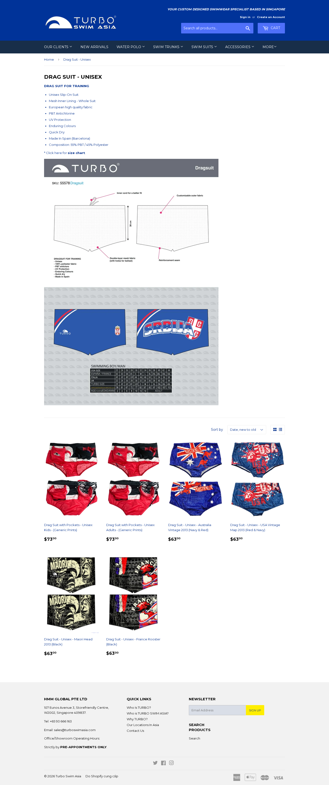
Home (49, 59)
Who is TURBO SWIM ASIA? (148, 713)
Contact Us (135, 731)
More (268, 47)
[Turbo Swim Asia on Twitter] (155, 764)
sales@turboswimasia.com (75, 730)
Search (194, 738)
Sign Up (255, 710)
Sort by (217, 429)
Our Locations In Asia (143, 725)
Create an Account (271, 17)
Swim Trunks (166, 47)
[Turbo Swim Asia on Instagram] (171, 764)
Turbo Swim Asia (68, 776)
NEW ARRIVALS (94, 47)
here (58, 153)
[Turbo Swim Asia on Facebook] (163, 764)
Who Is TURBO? (139, 707)
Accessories (238, 47)
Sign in (245, 17)
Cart (275, 28)
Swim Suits (202, 47)
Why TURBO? (137, 719)
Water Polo (129, 47)
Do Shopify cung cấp (102, 776)
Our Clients (56, 47)
